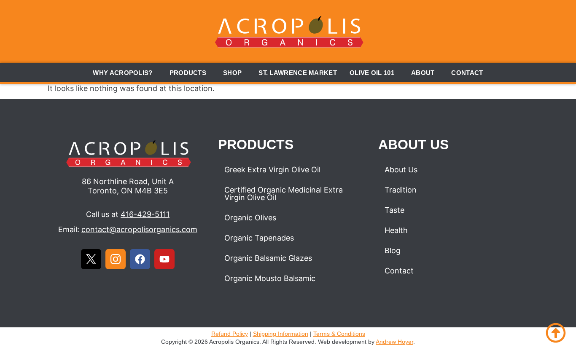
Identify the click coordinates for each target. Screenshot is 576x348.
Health (396, 230)
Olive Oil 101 (372, 72)
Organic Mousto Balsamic (269, 278)
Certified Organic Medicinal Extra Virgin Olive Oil (283, 193)
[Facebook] (140, 259)
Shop (232, 72)
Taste (394, 210)
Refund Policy (229, 333)
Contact (467, 72)
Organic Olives (250, 217)
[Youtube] (164, 259)
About (423, 72)
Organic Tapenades (259, 237)
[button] (124, 72)
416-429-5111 (145, 214)
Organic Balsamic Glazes (268, 258)
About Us (401, 169)
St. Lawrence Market (297, 72)
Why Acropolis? (122, 72)
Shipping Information (280, 333)
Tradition (401, 189)
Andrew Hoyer (394, 341)
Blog (393, 250)
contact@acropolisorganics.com (139, 229)
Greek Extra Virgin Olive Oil (272, 169)
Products (188, 72)
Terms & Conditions (339, 333)
